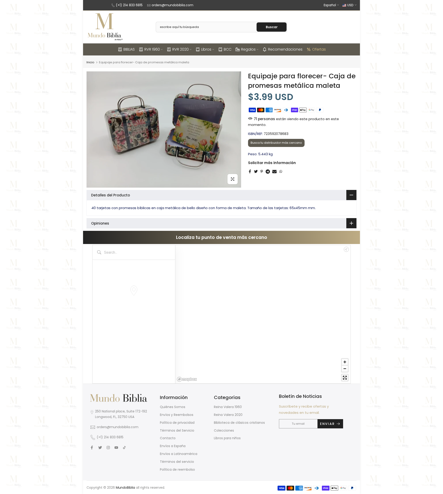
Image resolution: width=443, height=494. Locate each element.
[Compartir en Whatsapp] (281, 171)
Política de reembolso (177, 469)
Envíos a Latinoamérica (178, 453)
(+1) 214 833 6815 (129, 5)
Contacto (168, 438)
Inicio (90, 62)
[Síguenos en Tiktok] (124, 447)
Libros (206, 49)
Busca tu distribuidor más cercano (276, 142)
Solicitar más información (272, 162)
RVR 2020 (180, 49)
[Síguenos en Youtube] (116, 447)
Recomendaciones (285, 49)
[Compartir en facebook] (250, 171)
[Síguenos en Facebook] (92, 447)
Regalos (248, 49)
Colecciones (224, 430)
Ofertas (319, 49)
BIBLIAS (129, 49)
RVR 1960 (152, 49)
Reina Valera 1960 (228, 407)
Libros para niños (227, 438)
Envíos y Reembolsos (176, 414)
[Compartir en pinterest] (261, 171)
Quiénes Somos (172, 407)
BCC (227, 49)
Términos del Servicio (177, 430)
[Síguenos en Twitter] (100, 447)
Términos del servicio (177, 461)
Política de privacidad (177, 422)
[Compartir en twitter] (256, 171)
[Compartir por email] (274, 171)
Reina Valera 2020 (228, 414)
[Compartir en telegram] (268, 171)
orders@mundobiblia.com (172, 5)
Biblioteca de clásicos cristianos (239, 422)
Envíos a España (173, 446)
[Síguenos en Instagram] (108, 447)
